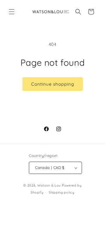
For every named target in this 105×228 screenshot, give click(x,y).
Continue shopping (52, 84)
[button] (11, 11)
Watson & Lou (49, 185)
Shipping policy (61, 192)
